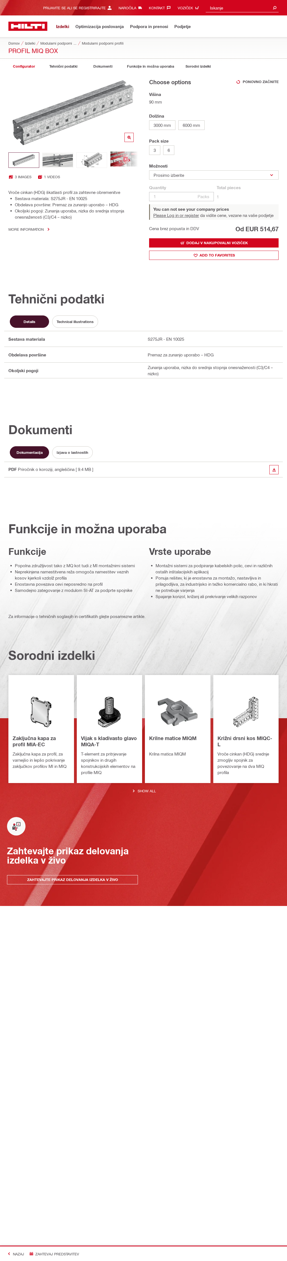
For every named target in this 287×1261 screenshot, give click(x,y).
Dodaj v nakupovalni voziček (217, 243)
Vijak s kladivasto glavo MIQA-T (109, 741)
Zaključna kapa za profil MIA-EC (34, 741)
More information (26, 229)
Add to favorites (217, 255)
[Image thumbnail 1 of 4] (23, 160)
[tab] (23, 66)
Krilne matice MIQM (172, 738)
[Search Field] (274, 7)
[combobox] (242, 7)
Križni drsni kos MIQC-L (244, 741)
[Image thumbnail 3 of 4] (91, 160)
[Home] (27, 26)
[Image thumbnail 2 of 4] (57, 160)
